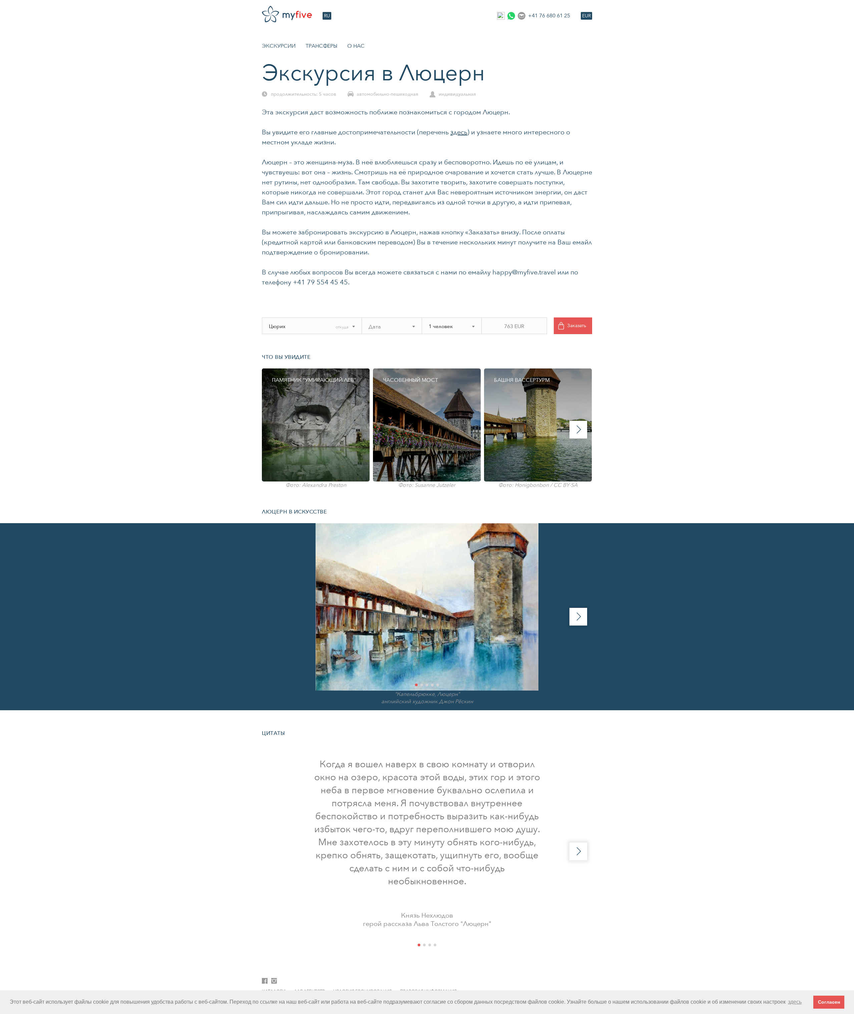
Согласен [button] (829, 1002)
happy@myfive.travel (524, 272)
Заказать (576, 325)
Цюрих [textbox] (277, 326)
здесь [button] (795, 1002)
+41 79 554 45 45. (321, 282)
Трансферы (321, 46)
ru (327, 16)
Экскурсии (279, 46)
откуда (342, 327)
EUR (586, 16)
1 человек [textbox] (441, 326)
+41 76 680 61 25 (549, 15)
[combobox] (302, 326)
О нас (356, 46)
